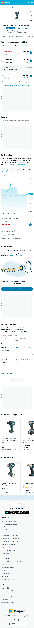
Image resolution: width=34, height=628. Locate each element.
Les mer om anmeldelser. (16, 255)
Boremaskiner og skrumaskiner (11, 7)
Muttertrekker (28, 354)
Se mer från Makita (7, 373)
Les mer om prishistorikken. (18, 164)
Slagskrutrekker (19, 354)
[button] (31, 11)
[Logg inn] (32, 2)
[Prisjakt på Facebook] (15, 619)
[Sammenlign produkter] (31, 21)
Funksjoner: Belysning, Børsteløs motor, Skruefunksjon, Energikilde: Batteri (17, 31)
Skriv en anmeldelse (22, 28)
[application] (17, 196)
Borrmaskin (17, 356)
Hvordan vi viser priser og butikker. (19, 85)
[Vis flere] (2, 52)
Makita (16, 344)
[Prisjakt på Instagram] (19, 619)
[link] (11, 434)
